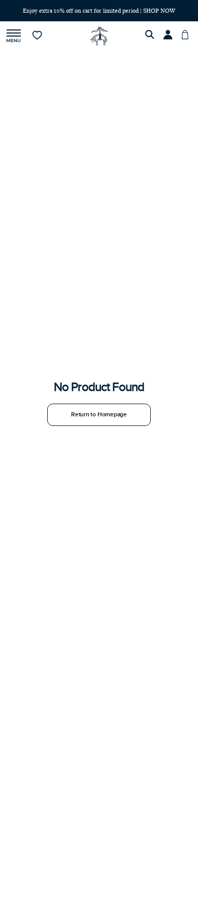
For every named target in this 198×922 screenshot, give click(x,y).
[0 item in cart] (188, 36)
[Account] (169, 36)
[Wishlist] (37, 36)
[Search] (151, 36)
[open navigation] (13, 36)
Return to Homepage (99, 414)
